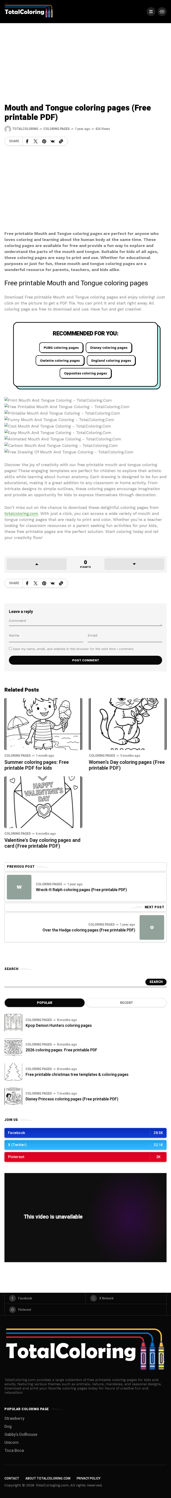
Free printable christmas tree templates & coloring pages (77, 1075)
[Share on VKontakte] (52, 141)
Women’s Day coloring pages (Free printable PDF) (127, 765)
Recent (126, 1003)
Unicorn (11, 1443)
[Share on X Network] (35, 141)
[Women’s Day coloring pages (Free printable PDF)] (128, 723)
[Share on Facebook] (27, 141)
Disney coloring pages (108, 347)
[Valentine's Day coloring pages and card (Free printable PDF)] (43, 801)
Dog (8, 1427)
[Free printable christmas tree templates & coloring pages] (13, 1072)
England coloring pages (111, 360)
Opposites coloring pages (85, 373)
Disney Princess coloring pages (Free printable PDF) (72, 1099)
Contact (11, 1478)
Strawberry (14, 1419)
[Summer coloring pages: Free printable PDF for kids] (43, 723)
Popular (44, 1003)
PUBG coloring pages (61, 347)
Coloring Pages (56, 129)
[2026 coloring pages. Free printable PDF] (13, 1047)
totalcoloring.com (21, 513)
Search (156, 982)
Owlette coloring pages (60, 360)
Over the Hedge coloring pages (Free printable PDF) (89, 930)
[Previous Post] (19, 887)
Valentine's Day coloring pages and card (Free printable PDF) (42, 843)
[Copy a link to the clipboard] (61, 141)
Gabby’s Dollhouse (20, 1435)
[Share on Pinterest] (44, 141)
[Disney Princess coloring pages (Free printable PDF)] (13, 1096)
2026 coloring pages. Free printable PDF (61, 1050)
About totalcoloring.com (47, 1478)
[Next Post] (152, 927)
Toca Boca (14, 1451)
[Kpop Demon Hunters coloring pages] (13, 1023)
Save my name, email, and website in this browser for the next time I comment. (73, 649)
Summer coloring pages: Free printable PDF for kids (36, 765)
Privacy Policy (88, 1478)
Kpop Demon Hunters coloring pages (59, 1026)
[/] (151, 11)
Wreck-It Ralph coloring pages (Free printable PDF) (81, 890)
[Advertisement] (85, 56)
